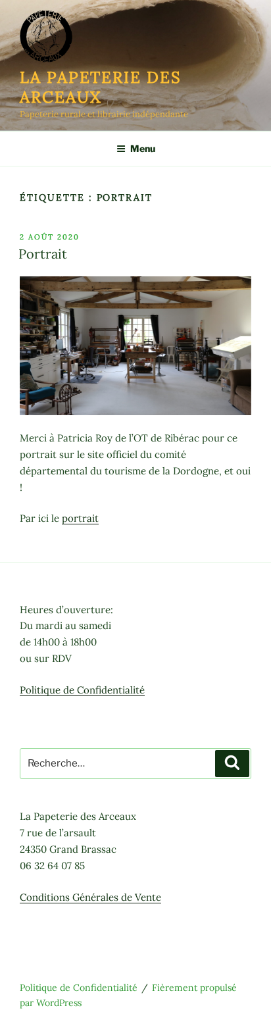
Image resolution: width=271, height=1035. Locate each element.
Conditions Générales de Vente (90, 897)
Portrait (42, 253)
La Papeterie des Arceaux (101, 87)
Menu (142, 148)
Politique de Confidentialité (82, 690)
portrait (80, 518)
